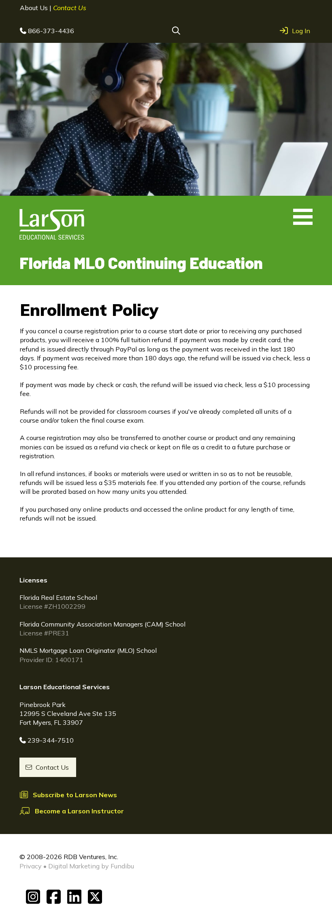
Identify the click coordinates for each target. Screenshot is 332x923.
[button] (176, 31)
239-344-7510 (51, 740)
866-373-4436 (51, 31)
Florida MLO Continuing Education (141, 262)
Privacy (30, 866)
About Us (34, 8)
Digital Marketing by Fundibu (91, 866)
